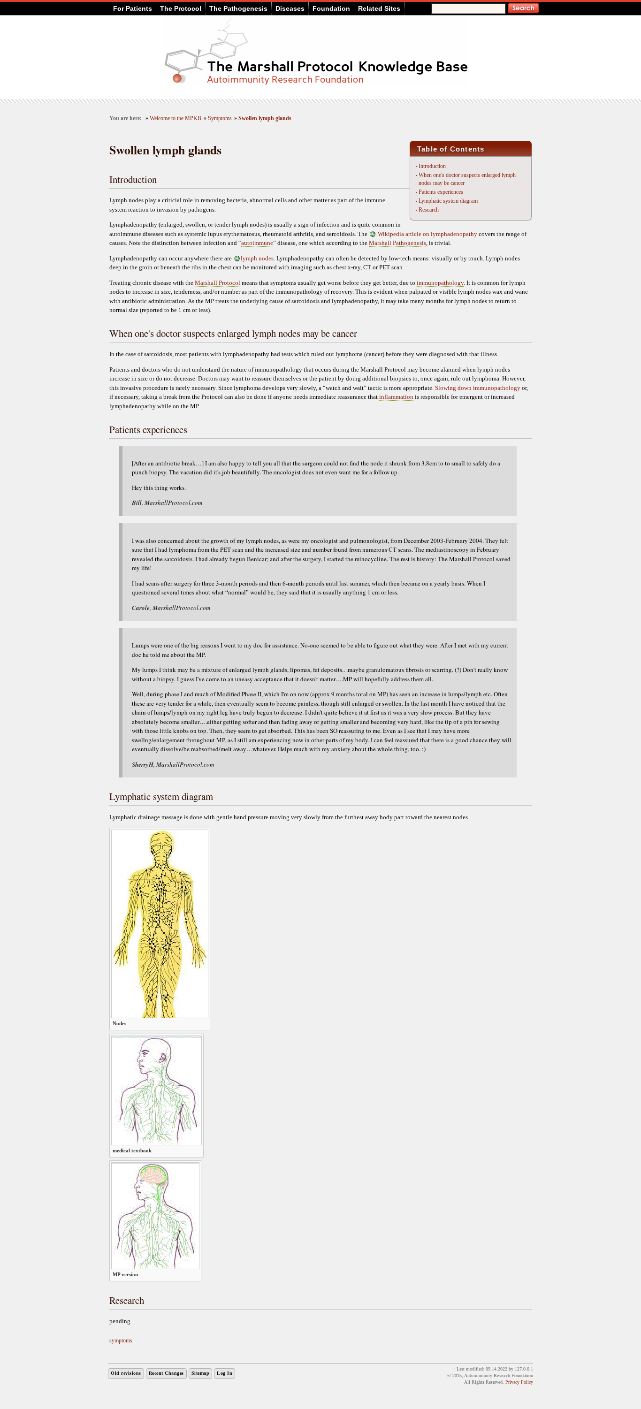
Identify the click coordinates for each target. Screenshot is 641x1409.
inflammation (396, 396)
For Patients (132, 8)
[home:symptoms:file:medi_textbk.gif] (156, 1143)
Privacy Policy (519, 1382)
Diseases (290, 8)
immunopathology (440, 282)
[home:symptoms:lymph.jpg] (159, 1016)
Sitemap (200, 1373)
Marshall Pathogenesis (397, 242)
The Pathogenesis (238, 8)
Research (429, 209)
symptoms (120, 1340)
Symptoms (220, 118)
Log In (224, 1373)
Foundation (331, 8)
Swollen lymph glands (264, 118)
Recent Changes (166, 1373)
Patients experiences (441, 192)
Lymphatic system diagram (448, 201)
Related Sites (379, 8)
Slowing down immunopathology (477, 387)
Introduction (432, 166)
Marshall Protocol (217, 282)
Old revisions (126, 1373)
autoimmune (257, 242)
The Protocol (180, 8)
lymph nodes (257, 258)
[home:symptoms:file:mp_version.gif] (155, 1267)
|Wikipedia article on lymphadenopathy (426, 233)
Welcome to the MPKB (175, 118)
